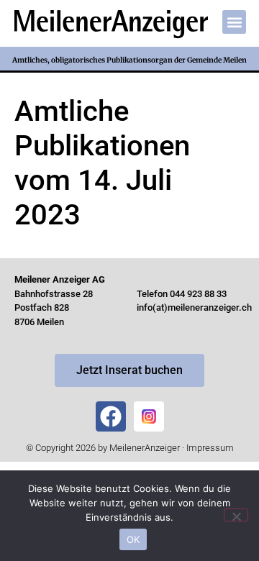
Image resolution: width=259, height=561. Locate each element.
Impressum (210, 447)
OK (133, 539)
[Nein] (236, 514)
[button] (234, 22)
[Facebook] (111, 416)
